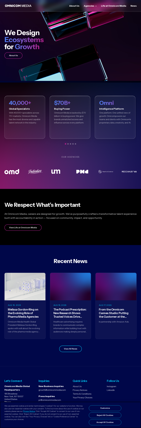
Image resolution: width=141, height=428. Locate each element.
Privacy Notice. (29, 411)
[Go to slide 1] (65, 144)
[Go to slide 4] (73, 144)
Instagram (111, 386)
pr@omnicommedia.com (50, 400)
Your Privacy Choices (82, 397)
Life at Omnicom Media (113, 6)
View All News (70, 349)
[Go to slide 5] (75, 144)
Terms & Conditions (82, 394)
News (134, 6)
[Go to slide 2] (68, 144)
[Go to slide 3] (70, 144)
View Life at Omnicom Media (23, 227)
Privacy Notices (80, 390)
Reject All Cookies (105, 415)
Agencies (89, 6)
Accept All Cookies (105, 422)
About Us (74, 6)
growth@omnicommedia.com (52, 390)
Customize (105, 408)
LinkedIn (111, 390)
